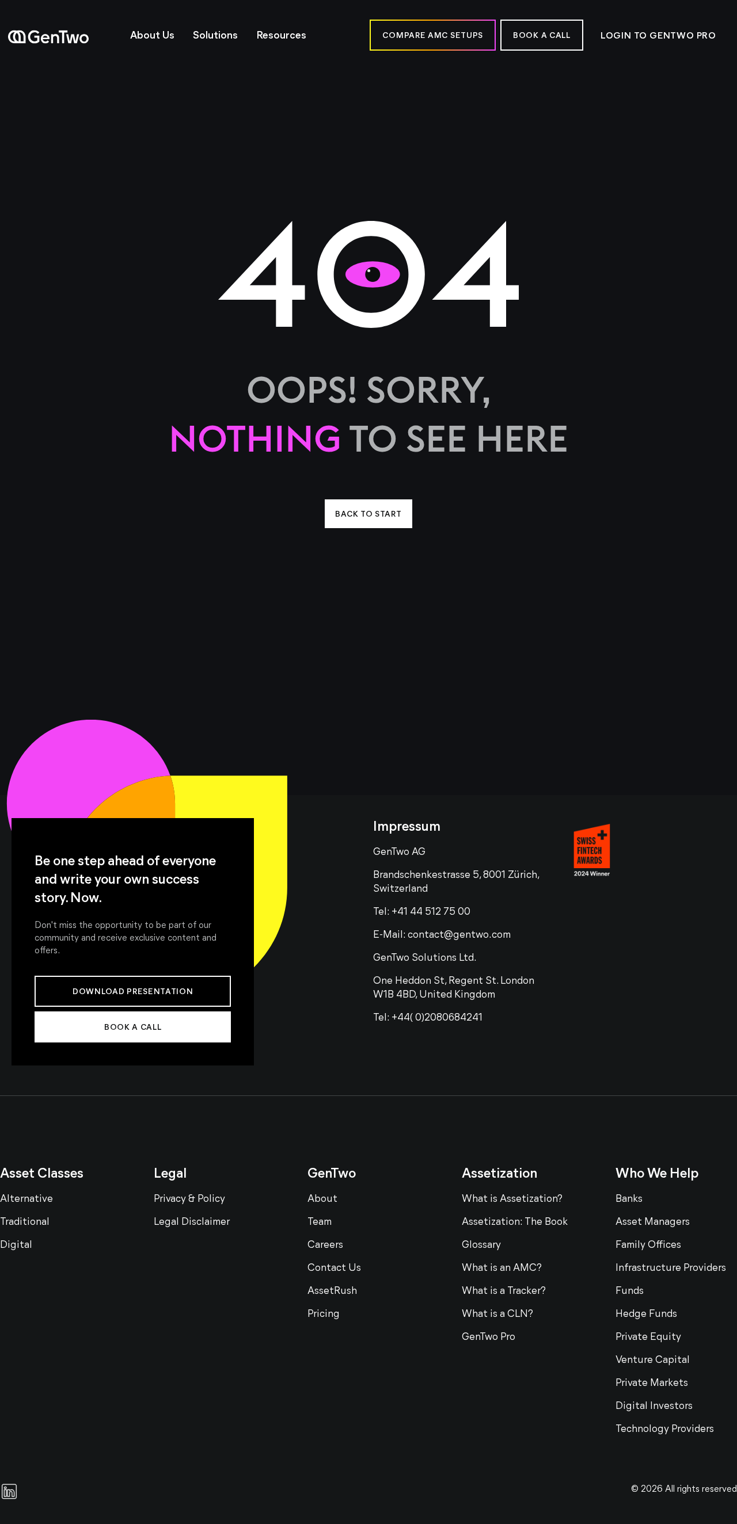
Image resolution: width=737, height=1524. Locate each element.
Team (319, 1222)
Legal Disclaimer (192, 1222)
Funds (630, 1291)
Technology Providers (665, 1429)
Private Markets (652, 1383)
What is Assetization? (512, 1199)
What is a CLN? (497, 1314)
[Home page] (63, 37)
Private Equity (648, 1337)
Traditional (25, 1222)
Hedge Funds (646, 1314)
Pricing (323, 1314)
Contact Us (334, 1268)
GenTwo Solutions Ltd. (425, 958)
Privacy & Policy (189, 1199)
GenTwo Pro (488, 1337)
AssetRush (332, 1291)
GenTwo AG (399, 852)
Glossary (481, 1245)
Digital (16, 1245)
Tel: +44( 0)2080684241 (428, 1018)
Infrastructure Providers (671, 1268)
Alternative (26, 1199)
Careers (325, 1245)
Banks (629, 1199)
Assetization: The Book (515, 1222)
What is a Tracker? (504, 1291)
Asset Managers (653, 1222)
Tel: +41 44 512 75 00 (421, 912)
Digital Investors (654, 1406)
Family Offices (648, 1245)
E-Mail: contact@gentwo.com (442, 935)
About (322, 1199)
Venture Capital (653, 1360)
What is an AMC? (502, 1268)
